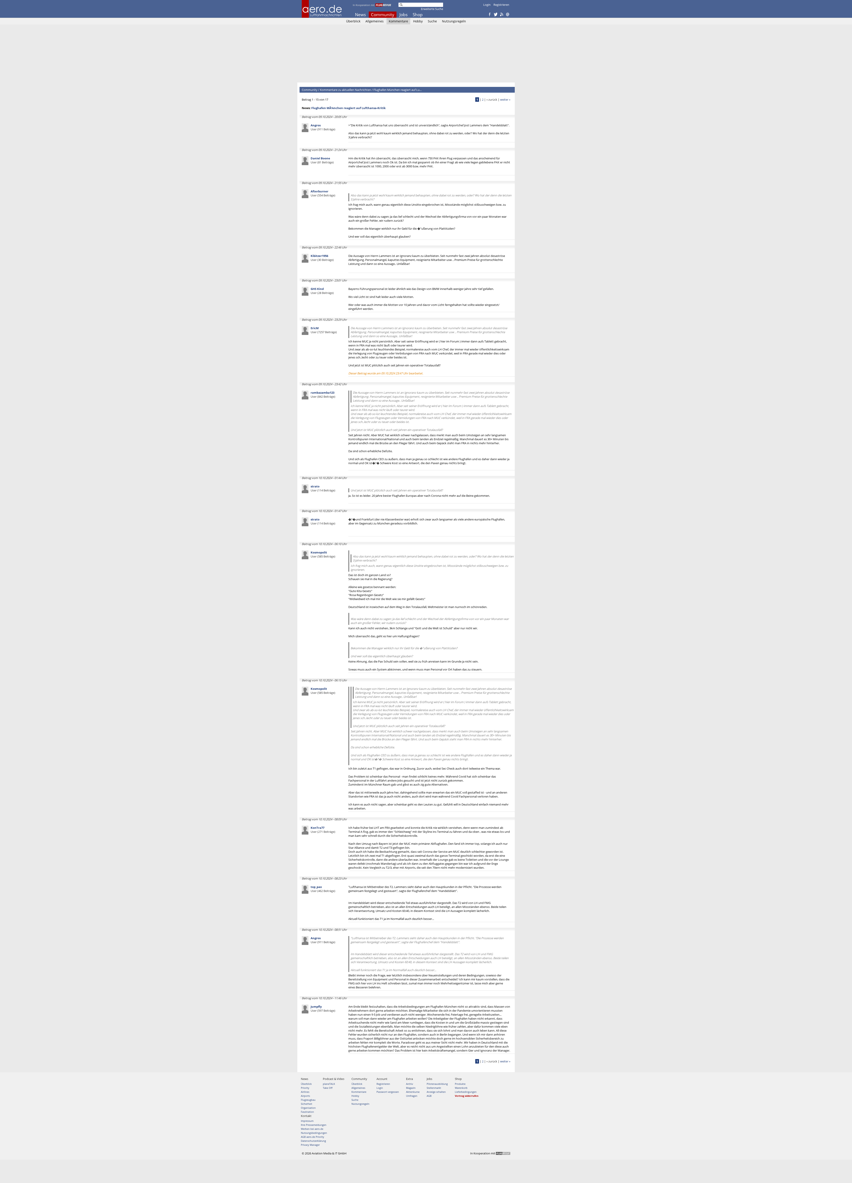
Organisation (308, 1107)
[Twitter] (495, 15)
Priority (305, 1087)
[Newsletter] (507, 15)
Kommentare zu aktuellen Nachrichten (345, 90)
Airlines (305, 1091)
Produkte (460, 1083)
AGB (429, 1095)
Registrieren (501, 5)
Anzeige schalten (436, 1091)
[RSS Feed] (501, 15)
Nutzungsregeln (454, 21)
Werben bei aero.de (312, 1128)
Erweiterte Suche (432, 9)
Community (382, 15)
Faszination (307, 1111)
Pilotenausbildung (437, 1083)
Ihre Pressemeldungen (313, 1124)
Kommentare (398, 21)
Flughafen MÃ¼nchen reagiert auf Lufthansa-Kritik (348, 108)
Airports (305, 1095)
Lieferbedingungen (466, 1091)
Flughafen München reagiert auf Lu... (397, 90)
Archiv (409, 1083)
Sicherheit (306, 1103)
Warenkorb (461, 1087)
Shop (418, 15)
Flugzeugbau (308, 1099)
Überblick (353, 21)
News (360, 15)
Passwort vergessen (388, 1091)
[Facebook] (489, 15)
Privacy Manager (310, 1144)
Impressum (307, 1120)
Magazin (411, 1087)
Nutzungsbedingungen (314, 1132)
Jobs (403, 15)
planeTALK (329, 1083)
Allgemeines (374, 21)
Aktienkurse (413, 1091)
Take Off (327, 1087)
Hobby (418, 21)
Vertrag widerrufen (466, 1095)
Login (487, 5)
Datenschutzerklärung (313, 1140)
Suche (432, 21)
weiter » (505, 100)
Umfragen (411, 1095)
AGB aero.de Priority (312, 1136)
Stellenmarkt (434, 1087)
